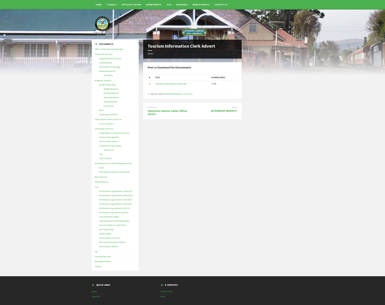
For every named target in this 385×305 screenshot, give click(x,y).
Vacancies (181, 4)
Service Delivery (106, 123)
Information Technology (109, 67)
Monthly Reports (111, 93)
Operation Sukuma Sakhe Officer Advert (167, 112)
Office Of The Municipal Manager (109, 49)
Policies (98, 266)
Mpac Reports (101, 177)
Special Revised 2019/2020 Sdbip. (114, 221)
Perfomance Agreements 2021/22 (114, 208)
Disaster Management (109, 137)
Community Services (104, 128)
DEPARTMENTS (153, 4)
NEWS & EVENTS (201, 4)
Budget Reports (111, 89)
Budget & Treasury (103, 80)
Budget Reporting (107, 84)
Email (162, 296)
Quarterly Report (111, 97)
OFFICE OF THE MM (131, 4)
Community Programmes (110, 145)
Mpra (101, 110)
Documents (109, 106)
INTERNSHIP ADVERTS (224, 111)
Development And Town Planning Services (113, 163)
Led (101, 154)
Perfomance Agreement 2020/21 (114, 212)
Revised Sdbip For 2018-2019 (112, 225)
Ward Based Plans (103, 261)
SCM (168, 4)
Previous (152, 107)
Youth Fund (109, 150)
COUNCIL (111, 4)
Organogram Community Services (114, 133)
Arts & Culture (105, 158)
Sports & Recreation (108, 141)
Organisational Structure (110, 58)
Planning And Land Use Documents (114, 172)
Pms (97, 187)
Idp (96, 251)
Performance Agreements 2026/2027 (115, 191)
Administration (105, 62)
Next (234, 107)
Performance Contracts (109, 238)
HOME (99, 4)
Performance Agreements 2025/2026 (115, 195)
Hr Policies (108, 75)
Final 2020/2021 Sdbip (109, 216)
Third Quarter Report (108, 246)
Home (150, 53)
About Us (96, 296)
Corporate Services (103, 54)
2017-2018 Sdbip (106, 229)
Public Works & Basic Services (108, 119)
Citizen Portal (166, 291)
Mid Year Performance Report (112, 242)
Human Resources (107, 71)
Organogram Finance (108, 114)
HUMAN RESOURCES (174, 94)
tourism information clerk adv (170, 83)
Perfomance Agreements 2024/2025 (115, 199)
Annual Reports (110, 101)
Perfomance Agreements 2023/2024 (115, 204)
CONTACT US (220, 4)
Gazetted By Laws (103, 256)
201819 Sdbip (105, 233)
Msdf (101, 167)
